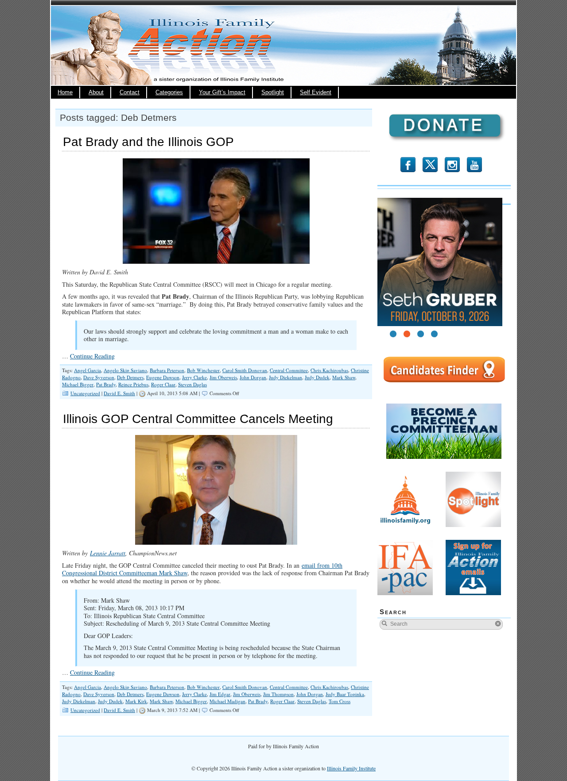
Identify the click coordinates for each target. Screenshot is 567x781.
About (96, 92)
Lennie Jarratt (107, 553)
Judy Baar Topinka (345, 694)
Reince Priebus (133, 384)
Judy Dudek (317, 377)
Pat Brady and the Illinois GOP (148, 142)
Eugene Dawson (162, 377)
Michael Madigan (227, 701)
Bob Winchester (203, 370)
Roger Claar (163, 384)
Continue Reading (92, 356)
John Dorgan (253, 377)
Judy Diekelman (285, 377)
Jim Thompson (278, 694)
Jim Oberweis (223, 377)
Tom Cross (339, 701)
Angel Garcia (87, 370)
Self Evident (315, 92)
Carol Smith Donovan (244, 370)
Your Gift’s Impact (222, 92)
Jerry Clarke (194, 377)
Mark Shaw (343, 377)
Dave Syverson (98, 377)
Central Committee (289, 370)
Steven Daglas (192, 384)
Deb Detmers (130, 377)
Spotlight (272, 92)
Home (65, 92)
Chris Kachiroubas (329, 370)
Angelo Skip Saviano (125, 370)
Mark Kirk (136, 701)
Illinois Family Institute (351, 768)
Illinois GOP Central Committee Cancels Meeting (198, 419)
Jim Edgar (220, 694)
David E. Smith (119, 393)
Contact (130, 92)
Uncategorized (85, 393)
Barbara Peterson (167, 370)
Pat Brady (106, 384)
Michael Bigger (77, 384)
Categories (169, 92)
